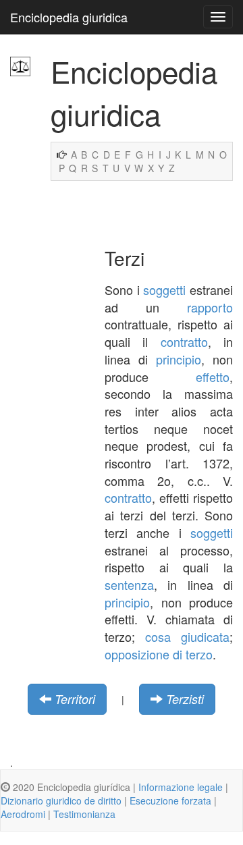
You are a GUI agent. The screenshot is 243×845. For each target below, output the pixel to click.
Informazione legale (180, 787)
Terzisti (185, 698)
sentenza (129, 584)
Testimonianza (84, 814)
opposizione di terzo (159, 654)
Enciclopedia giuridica (69, 17)
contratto (184, 341)
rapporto (210, 307)
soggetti (164, 289)
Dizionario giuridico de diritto (61, 800)
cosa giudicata (187, 636)
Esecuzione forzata (170, 800)
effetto (213, 376)
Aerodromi (23, 814)
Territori (75, 698)
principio (178, 359)
